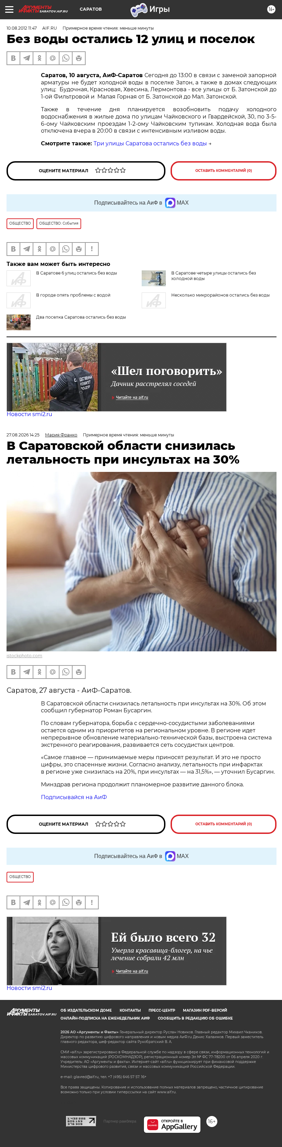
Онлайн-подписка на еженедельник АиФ (105, 1018)
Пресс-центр (162, 1010)
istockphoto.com (24, 655)
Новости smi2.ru (29, 414)
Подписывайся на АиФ (74, 797)
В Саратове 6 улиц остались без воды (76, 273)
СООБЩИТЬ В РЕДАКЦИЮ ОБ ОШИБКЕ (195, 1018)
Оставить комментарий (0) (223, 170)
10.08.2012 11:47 (22, 28)
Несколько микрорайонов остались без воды (220, 295)
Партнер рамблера (120, 1121)
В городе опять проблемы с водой (73, 295)
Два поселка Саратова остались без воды (81, 317)
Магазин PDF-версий (205, 1010)
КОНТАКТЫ (130, 1010)
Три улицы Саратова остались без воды (150, 143)
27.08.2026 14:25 (23, 434)
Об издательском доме (86, 1010)
